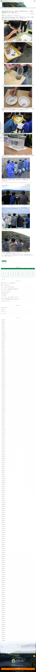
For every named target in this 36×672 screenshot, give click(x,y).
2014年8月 (3, 606)
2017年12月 (3, 526)
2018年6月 (3, 514)
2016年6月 (3, 562)
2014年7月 (3, 608)
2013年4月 (3, 638)
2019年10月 (3, 482)
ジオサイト (3, 311)
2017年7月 (3, 536)
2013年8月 (3, 630)
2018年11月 (3, 504)
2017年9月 (3, 532)
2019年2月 (3, 498)
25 (8, 275)
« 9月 (2, 279)
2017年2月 (3, 546)
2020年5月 (3, 468)
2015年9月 (3, 580)
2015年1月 (3, 596)
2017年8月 (3, 534)
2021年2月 (3, 450)
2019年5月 (3, 492)
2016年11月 (3, 552)
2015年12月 (3, 574)
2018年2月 (3, 522)
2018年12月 (3, 502)
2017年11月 (3, 528)
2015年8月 (3, 582)
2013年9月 (3, 628)
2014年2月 (3, 618)
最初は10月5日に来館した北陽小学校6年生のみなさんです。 (12, 19)
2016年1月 (3, 572)
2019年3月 (3, 496)
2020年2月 (3, 474)
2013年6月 (3, 634)
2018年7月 (3, 512)
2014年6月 (3, 610)
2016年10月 (3, 554)
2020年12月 (3, 454)
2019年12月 (3, 478)
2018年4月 (3, 518)
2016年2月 (3, 570)
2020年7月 (3, 464)
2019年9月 (3, 484)
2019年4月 (3, 494)
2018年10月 (3, 506)
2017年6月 (3, 538)
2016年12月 (3, 550)
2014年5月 (3, 612)
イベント (3, 313)
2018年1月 (3, 524)
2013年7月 (3, 632)
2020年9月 (3, 460)
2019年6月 (3, 490)
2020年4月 (3, 470)
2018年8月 (3, 510)
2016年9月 (3, 556)
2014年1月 (3, 620)
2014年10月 (3, 602)
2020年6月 (3, 466)
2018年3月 (3, 520)
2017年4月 (3, 542)
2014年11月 (3, 600)
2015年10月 (3, 578)
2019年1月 (3, 500)
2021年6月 (3, 442)
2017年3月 (3, 544)
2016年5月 (3, 564)
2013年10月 (3, 626)
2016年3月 (3, 568)
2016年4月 (3, 566)
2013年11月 (3, 624)
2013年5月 (3, 636)
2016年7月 (3, 560)
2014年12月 (3, 598)
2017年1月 (3, 548)
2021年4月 (3, 446)
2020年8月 (3, 462)
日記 (2, 309)
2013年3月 (3, 640)
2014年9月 (3, 604)
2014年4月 (3, 614)
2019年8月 (3, 486)
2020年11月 (3, 456)
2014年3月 (3, 616)
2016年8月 (3, 558)
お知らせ (3, 307)
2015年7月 (3, 584)
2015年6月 (3, 586)
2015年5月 (3, 588)
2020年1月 (3, 476)
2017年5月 (3, 540)
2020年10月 (3, 458)
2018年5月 (3, 516)
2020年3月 (3, 472)
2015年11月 (3, 576)
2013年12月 (3, 622)
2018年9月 (3, 508)
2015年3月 (3, 592)
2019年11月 (3, 480)
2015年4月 (3, 590)
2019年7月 (3, 488)
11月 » (4, 279)
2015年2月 (3, 594)
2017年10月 (3, 530)
